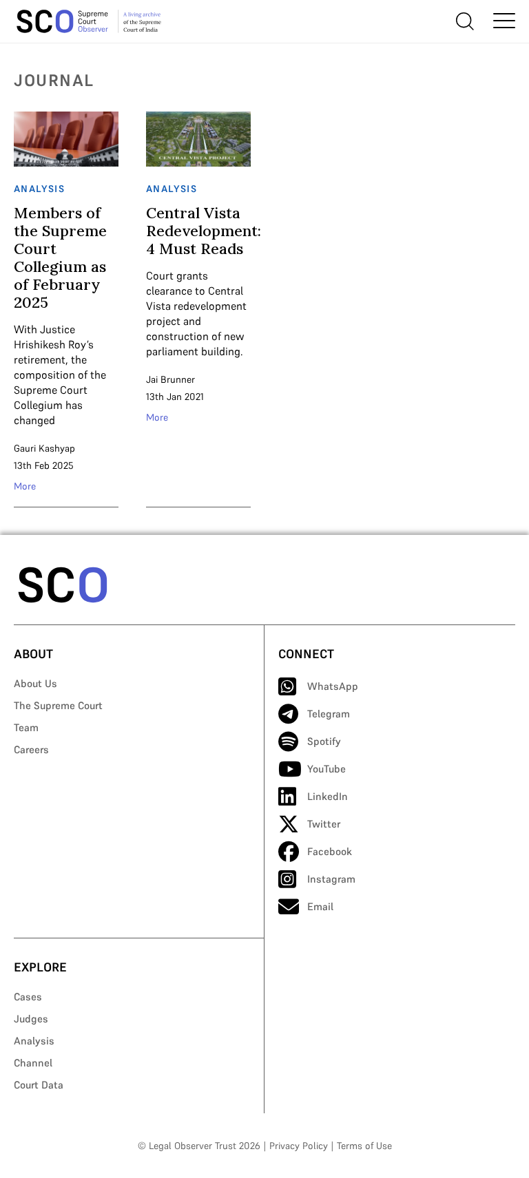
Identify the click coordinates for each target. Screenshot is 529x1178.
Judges (31, 1018)
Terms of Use (364, 1145)
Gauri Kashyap (44, 448)
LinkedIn (327, 796)
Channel (33, 1062)
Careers (31, 749)
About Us (35, 683)
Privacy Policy (298, 1145)
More (25, 486)
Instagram (331, 878)
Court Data (38, 1084)
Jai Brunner (170, 379)
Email (320, 906)
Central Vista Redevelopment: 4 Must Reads (203, 230)
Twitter (323, 823)
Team (26, 727)
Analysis (34, 1040)
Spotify (324, 741)
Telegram (328, 713)
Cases (28, 996)
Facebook (329, 851)
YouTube (326, 768)
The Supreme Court (58, 705)
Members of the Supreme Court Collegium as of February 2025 (60, 257)
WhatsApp (332, 686)
